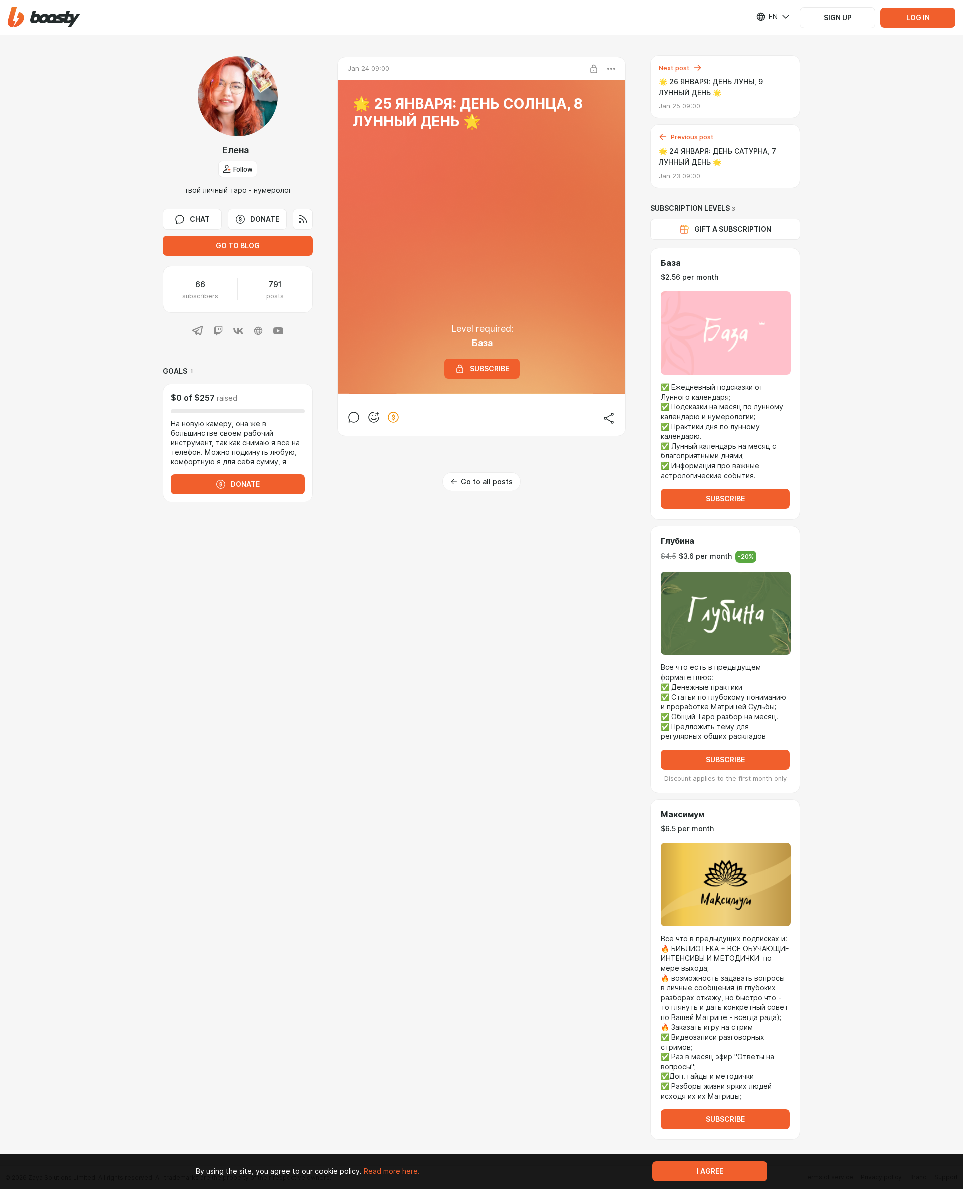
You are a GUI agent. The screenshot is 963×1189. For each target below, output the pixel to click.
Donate (264, 219)
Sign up (838, 18)
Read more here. (392, 1171)
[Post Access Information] (594, 69)
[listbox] (767, 17)
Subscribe (725, 499)
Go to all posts (487, 482)
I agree (710, 1171)
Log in (918, 18)
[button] (44, 17)
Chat (200, 219)
